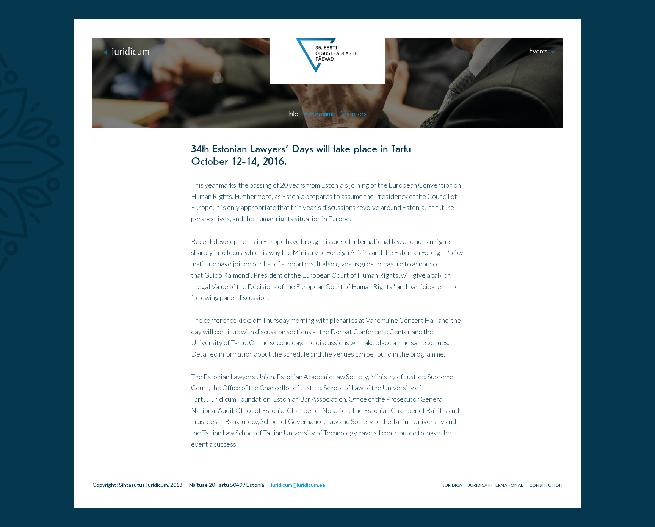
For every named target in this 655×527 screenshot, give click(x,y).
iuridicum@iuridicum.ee (298, 485)
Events (538, 51)
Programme (319, 114)
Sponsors (354, 114)
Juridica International (495, 485)
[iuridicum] (126, 51)
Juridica (452, 485)
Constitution (546, 485)
